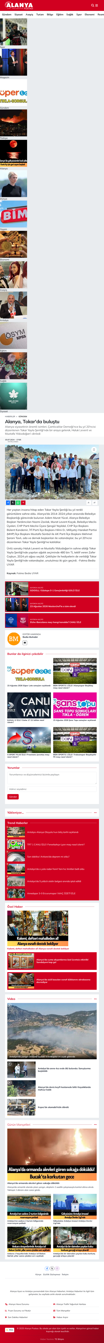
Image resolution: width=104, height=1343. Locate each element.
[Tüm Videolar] (95, 998)
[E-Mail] (25, 643)
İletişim (65, 1274)
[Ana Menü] (96, 5)
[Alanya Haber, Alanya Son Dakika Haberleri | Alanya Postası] (19, 5)
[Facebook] (47, 1268)
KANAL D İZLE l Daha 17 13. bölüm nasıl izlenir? (25, 721)
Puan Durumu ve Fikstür (19, 1310)
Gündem (6, 14)
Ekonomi (89, 14)
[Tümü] (95, 812)
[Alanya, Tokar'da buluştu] (52, 472)
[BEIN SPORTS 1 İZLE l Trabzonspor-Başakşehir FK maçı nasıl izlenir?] (75, 739)
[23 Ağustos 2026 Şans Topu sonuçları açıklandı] (75, 705)
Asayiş (29, 14)
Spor (79, 14)
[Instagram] (57, 1268)
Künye (38, 1274)
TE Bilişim (59, 1339)
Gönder (13, 796)
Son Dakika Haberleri (18, 1317)
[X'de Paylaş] (13, 502)
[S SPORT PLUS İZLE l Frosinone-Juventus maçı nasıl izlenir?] (29, 739)
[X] (52, 1268)
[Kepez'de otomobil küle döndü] (21, 1107)
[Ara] (92, 5)
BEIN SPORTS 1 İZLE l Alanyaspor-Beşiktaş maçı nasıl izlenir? (73, 686)
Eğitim (59, 14)
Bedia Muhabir (30, 637)
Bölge (50, 14)
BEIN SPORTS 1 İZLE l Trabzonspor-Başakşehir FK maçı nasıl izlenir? (74, 755)
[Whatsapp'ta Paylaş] (18, 502)
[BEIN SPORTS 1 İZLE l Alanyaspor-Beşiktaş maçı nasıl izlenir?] (75, 670)
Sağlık (69, 14)
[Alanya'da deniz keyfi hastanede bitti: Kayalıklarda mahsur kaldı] (21, 1088)
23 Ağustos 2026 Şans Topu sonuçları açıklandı (74, 720)
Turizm (40, 14)
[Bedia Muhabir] (13, 638)
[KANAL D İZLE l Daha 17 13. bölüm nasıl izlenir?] (29, 705)
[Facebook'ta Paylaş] (8, 502)
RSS (11, 1330)
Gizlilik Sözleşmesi (51, 1274)
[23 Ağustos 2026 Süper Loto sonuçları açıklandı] (29, 670)
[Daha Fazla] (23, 502)
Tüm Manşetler (63, 1310)
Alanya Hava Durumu (19, 1304)
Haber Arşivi (62, 1317)
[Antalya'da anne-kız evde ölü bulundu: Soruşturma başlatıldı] (21, 1069)
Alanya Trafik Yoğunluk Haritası (71, 1304)
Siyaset (18, 14)
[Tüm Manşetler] (95, 1124)
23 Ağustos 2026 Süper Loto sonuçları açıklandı (29, 685)
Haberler (10, 416)
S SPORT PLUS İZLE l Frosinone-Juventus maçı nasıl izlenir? (28, 755)
